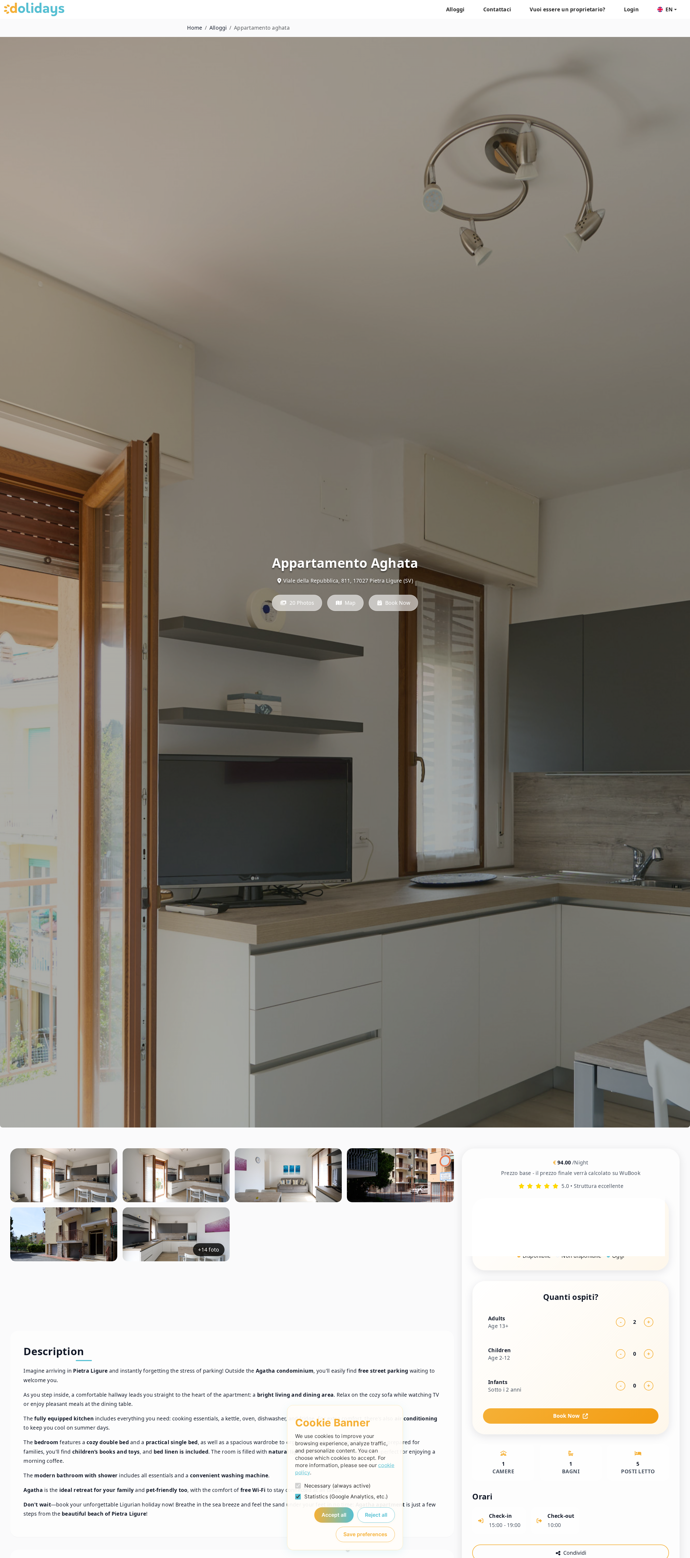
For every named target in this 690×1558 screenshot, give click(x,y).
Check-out (588, 1225)
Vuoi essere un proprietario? (567, 9)
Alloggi (455, 9)
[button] (667, 9)
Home (194, 27)
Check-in (494, 1225)
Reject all (376, 1515)
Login (631, 9)
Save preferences (365, 1534)
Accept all (334, 1515)
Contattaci (497, 9)
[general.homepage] (34, 9)
